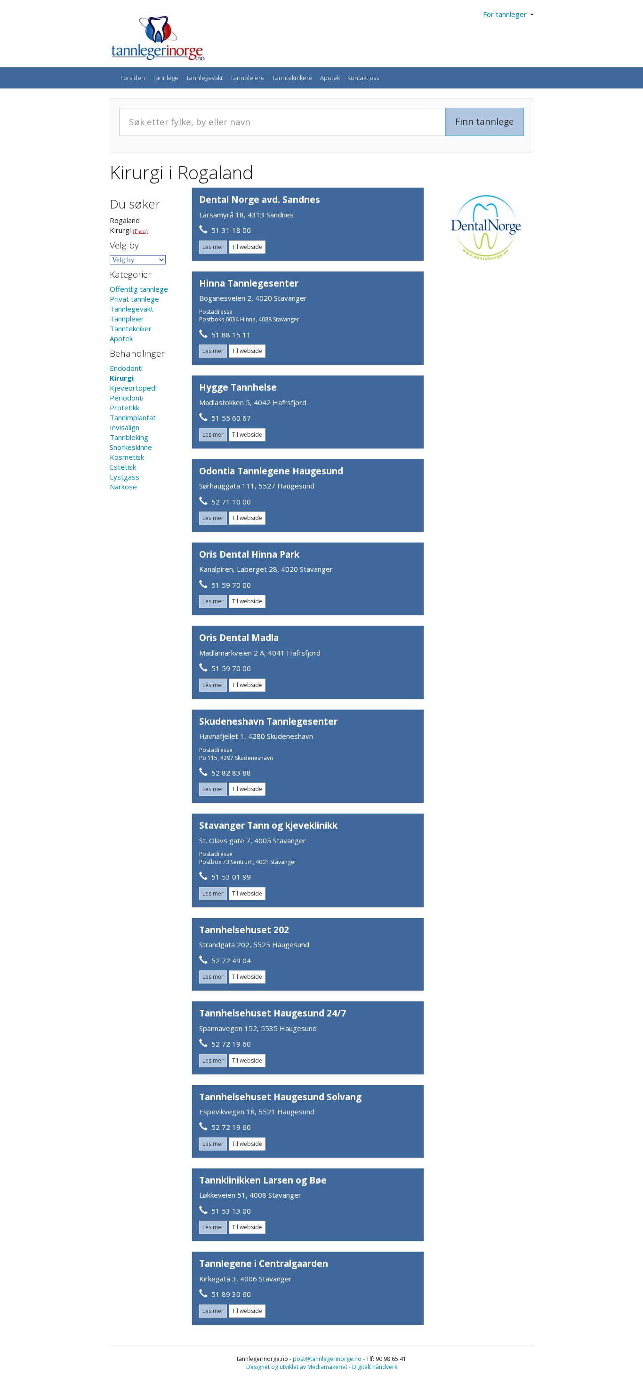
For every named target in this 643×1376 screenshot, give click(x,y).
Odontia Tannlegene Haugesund (271, 471)
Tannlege (165, 77)
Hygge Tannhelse (238, 387)
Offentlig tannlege (139, 289)
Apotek (330, 77)
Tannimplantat (133, 417)
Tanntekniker (131, 328)
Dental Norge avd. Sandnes (259, 199)
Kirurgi (122, 378)
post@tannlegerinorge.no (327, 1359)
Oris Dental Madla (239, 638)
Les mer (213, 247)
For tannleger (506, 14)
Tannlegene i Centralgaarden (263, 1263)
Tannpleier (127, 318)
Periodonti (127, 397)
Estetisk (123, 467)
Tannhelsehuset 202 (244, 930)
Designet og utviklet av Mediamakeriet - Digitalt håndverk (321, 1367)
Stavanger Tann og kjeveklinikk (268, 825)
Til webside (247, 247)
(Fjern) (140, 231)
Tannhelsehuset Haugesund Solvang (280, 1097)
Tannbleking (129, 437)
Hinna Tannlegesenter (248, 283)
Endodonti (126, 368)
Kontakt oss (363, 77)
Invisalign (124, 427)
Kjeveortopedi (133, 387)
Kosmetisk (127, 457)
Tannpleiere (247, 77)
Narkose (123, 486)
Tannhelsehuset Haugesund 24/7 (272, 1013)
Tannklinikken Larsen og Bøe (263, 1180)
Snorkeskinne (131, 447)
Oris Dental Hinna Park (249, 554)
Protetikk (124, 407)
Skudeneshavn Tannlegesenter (268, 721)
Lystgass (124, 476)
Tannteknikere (292, 77)
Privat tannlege (134, 299)
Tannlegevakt (204, 77)
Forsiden (133, 77)
